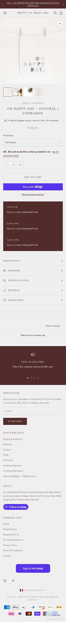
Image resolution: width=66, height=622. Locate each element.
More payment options (33, 194)
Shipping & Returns (12, 439)
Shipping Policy (11, 534)
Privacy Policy (10, 545)
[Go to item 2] (17, 91)
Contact (7, 449)
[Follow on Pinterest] (13, 580)
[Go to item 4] (38, 91)
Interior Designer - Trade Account (19, 476)
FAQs (5, 455)
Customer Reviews (12, 465)
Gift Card (8, 460)
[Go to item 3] (28, 91)
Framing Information (13, 470)
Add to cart (33, 177)
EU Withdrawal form (13, 539)
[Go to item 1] (7, 91)
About (6, 523)
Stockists (7, 444)
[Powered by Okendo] (11, 327)
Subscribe (15, 421)
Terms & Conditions (13, 550)
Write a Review (52, 325)
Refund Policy (10, 529)
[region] (33, 362)
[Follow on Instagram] (4, 580)
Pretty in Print (33, 103)
